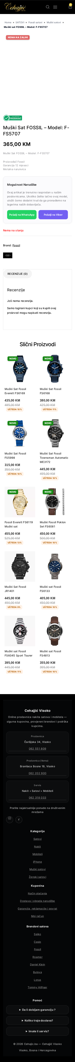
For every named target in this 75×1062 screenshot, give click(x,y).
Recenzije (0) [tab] (18, 273)
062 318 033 (37, 797)
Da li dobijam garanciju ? (39, 1009)
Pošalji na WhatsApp (21, 214)
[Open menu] (55, 7)
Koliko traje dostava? (39, 1020)
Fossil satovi (35, 22)
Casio (37, 941)
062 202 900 (37, 773)
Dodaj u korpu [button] (17, 484)
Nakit (37, 846)
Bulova (37, 972)
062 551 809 (37, 748)
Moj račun (37, 916)
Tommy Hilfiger (37, 987)
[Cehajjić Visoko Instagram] (9, 819)
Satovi (37, 838)
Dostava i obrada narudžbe (37, 900)
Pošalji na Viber (53, 214)
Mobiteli (37, 854)
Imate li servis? (39, 1031)
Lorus (37, 979)
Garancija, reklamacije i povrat (37, 908)
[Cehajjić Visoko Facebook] (18, 819)
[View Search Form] (47, 7)
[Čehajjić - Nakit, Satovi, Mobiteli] (15, 7)
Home (8, 22)
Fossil (16, 245)
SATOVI (20, 22)
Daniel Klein (37, 964)
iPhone (37, 861)
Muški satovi (54, 22)
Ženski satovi (37, 876)
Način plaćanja (37, 893)
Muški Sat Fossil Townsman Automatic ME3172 (54, 458)
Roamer (37, 957)
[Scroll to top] (69, 1056)
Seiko (37, 934)
